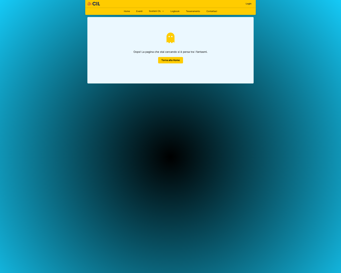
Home (127, 11)
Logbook (175, 11)
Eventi (139, 11)
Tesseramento (193, 11)
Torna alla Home (170, 60)
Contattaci (211, 11)
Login (248, 3)
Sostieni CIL (155, 11)
